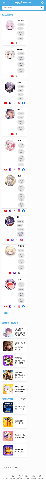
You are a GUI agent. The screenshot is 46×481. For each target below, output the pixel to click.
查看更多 (24, 399)
